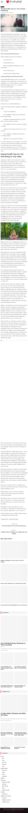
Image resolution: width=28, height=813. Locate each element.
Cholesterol (4, 794)
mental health (8, 143)
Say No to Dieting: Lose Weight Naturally (20, 686)
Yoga (3, 766)
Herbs (3, 774)
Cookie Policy (10, 811)
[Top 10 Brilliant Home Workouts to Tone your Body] (14, 628)
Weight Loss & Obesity (6, 796)
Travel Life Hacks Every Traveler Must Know (14, 525)
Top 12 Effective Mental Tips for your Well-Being (20, 667)
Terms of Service (17, 811)
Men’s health (5, 786)
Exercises (4, 797)
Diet (3, 758)
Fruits (3, 772)
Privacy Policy (24, 810)
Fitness (2, 756)
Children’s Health (6, 782)
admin (3, 12)
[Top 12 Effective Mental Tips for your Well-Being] (20, 658)
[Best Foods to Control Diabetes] (20, 741)
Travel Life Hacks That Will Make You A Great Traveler (14, 605)
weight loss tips (5, 801)
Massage (4, 784)
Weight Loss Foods (6, 800)
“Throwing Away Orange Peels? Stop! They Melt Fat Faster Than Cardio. (20, 734)
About (2, 810)
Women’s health (5, 790)
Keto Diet (4, 762)
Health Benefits (4, 768)
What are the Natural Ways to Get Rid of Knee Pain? (13, 583)
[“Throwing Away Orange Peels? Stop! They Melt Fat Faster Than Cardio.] (20, 727)
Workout (4, 764)
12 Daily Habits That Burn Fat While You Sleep (13, 714)
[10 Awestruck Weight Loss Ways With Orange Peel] (7, 677)
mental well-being (13, 519)
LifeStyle (2, 6)
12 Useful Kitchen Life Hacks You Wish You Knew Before (7, 668)
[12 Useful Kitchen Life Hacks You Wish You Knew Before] (7, 658)
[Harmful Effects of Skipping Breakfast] (7, 741)
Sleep (3, 788)
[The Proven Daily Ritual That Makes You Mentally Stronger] (7, 727)
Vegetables (4, 776)
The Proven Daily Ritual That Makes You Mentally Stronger (7, 734)
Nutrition (3, 792)
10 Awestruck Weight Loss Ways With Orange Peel (7, 686)
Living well (3, 780)
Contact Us (10, 810)
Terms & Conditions (17, 810)
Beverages (4, 770)
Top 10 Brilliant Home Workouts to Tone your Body (13, 644)
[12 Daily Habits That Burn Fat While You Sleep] (14, 703)
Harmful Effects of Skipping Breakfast (5, 748)
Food (3, 760)
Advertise (5, 810)
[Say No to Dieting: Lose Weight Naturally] (20, 677)
